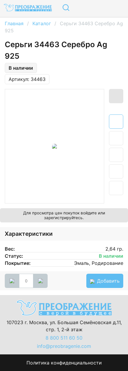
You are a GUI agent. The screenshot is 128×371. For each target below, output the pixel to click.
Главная (14, 23)
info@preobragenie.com (64, 346)
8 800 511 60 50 (64, 338)
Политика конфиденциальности (64, 363)
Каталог (41, 23)
